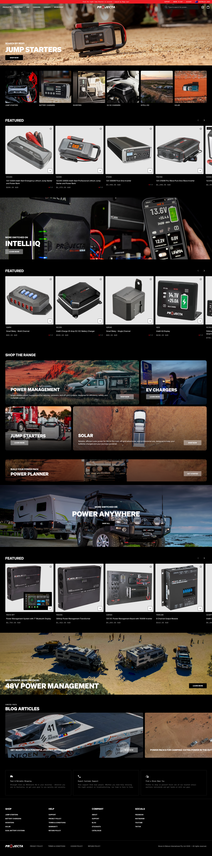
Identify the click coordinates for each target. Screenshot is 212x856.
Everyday (19, 7)
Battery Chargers (13, 819)
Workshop (58, 7)
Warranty (53, 826)
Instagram (139, 819)
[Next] (204, 120)
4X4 (27, 7)
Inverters (9, 823)
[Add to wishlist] (50, 128)
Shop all (106, 523)
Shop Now (14, 58)
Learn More (198, 686)
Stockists (96, 826)
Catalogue (96, 830)
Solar (7, 826)
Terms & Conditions (57, 823)
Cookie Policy (77, 846)
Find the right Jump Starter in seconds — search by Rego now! (106, 2)
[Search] (166, 7)
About (94, 815)
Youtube (139, 823)
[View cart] (208, 7)
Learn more (14, 252)
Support (52, 815)
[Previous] (198, 120)
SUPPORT (167, 2)
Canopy (47, 7)
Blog (94, 823)
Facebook (139, 815)
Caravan (36, 7)
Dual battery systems (15, 830)
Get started (192, 474)
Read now (129, 750)
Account (189, 2)
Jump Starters (11, 815)
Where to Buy (178, 2)
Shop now (124, 397)
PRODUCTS (7, 7)
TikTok (138, 826)
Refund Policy (55, 830)
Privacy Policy (55, 819)
